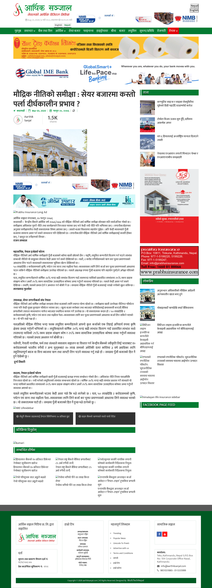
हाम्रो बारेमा (117, 568)
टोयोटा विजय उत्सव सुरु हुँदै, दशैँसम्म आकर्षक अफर (174, 121)
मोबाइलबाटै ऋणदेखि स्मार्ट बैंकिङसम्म (175, 308)
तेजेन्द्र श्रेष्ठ (83, 565)
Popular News (119, 538)
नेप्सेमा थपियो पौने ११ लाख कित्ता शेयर (74, 485)
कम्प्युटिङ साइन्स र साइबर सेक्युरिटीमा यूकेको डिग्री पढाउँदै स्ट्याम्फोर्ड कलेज (175, 104)
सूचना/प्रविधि (147, 31)
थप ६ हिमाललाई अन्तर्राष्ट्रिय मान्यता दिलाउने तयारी (177, 138)
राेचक (172, 31)
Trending (117, 533)
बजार (122, 31)
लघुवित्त (132, 31)
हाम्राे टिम (69, 524)
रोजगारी (161, 31)
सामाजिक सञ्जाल (166, 524)
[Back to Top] (205, 581)
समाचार (28, 31)
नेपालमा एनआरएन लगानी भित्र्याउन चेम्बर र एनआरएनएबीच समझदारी (177, 155)
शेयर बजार (74, 31)
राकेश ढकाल (83, 546)
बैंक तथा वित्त (45, 31)
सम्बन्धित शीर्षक (25, 450)
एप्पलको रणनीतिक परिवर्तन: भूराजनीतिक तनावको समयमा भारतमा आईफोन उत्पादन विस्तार (177, 361)
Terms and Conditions (123, 553)
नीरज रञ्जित (83, 540)
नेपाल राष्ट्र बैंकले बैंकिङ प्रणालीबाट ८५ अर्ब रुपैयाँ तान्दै (74, 469)
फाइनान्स (88, 31)
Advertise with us (121, 548)
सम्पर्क (115, 558)
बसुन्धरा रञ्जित (83, 534)
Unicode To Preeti (121, 543)
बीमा (113, 31)
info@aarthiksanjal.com (173, 566)
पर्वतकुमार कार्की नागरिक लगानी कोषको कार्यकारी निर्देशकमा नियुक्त (114, 469)
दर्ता (20, 553)
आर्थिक (59, 31)
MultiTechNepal (135, 580)
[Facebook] (159, 534)
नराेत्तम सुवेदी (83, 553)
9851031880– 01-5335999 (173, 570)
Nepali (67, 25)
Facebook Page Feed (159, 405)
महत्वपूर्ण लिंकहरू (120, 524)
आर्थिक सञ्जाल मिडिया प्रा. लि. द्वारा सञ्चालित (36, 526)
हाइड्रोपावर (102, 31)
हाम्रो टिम (116, 563)
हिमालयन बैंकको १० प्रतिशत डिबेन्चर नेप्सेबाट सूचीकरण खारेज (30, 469)
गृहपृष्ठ (18, 31)
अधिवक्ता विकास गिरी (83, 559)
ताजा (146, 92)
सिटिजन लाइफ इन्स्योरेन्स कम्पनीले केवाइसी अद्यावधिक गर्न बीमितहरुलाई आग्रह (175, 329)
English (58, 25)
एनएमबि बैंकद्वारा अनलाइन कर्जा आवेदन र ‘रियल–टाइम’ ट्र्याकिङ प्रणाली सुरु (116, 492)
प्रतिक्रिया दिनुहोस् (26, 430)
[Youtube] (165, 534)
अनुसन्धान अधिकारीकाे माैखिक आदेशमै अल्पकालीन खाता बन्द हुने (176, 292)
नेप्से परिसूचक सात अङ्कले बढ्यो (28, 481)
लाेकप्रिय (148, 281)
